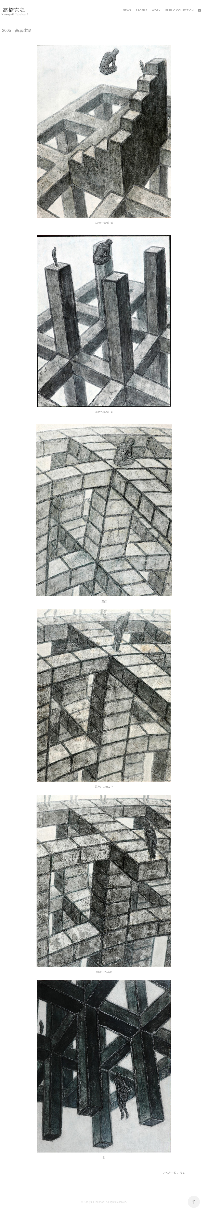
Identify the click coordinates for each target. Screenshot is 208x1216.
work (156, 10)
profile (141, 10)
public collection (179, 10)
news (127, 10)
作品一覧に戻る (175, 1173)
